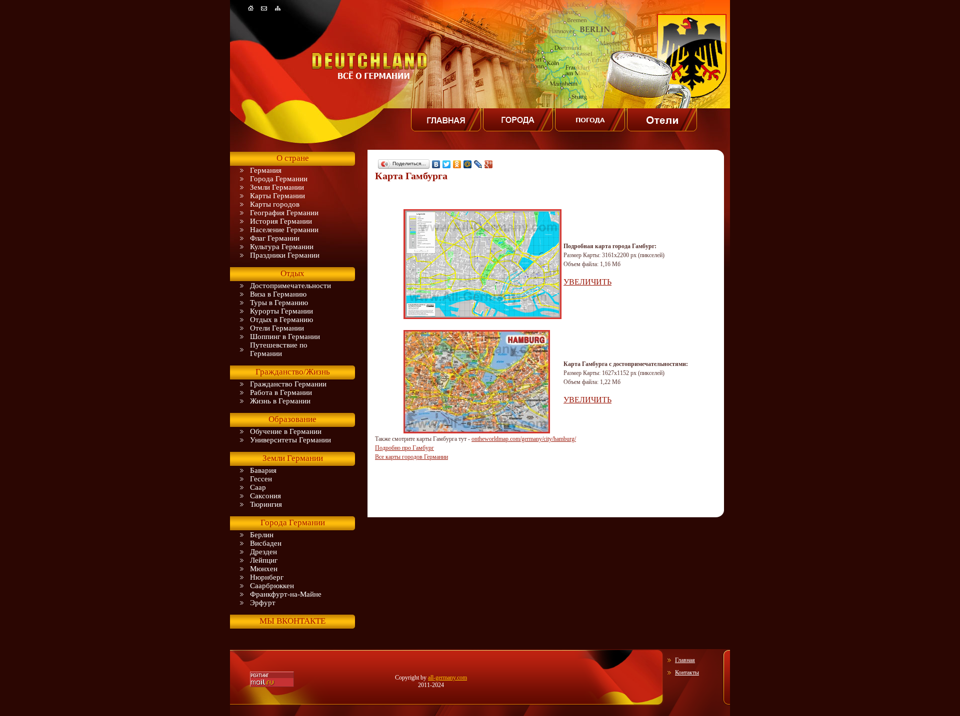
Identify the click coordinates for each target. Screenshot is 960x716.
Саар (258, 487)
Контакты (687, 672)
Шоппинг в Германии (285, 337)
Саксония (265, 496)
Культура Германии (282, 247)
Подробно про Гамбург (404, 447)
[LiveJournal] (478, 164)
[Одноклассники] (457, 164)
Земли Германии (277, 187)
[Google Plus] (489, 164)
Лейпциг (264, 560)
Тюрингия (266, 504)
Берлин (262, 535)
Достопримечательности (290, 286)
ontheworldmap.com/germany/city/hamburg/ (524, 438)
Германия (266, 170)
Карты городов (275, 204)
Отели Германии (277, 328)
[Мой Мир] (467, 164)
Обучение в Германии (286, 431)
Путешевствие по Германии (279, 349)
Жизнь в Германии (280, 401)
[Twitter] (447, 164)
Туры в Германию (279, 303)
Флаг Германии (275, 238)
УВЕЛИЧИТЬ (588, 282)
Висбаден (266, 543)
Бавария (263, 470)
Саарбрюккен (272, 586)
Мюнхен (264, 569)
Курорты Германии (281, 311)
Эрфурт (263, 603)
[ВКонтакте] (436, 164)
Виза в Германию (278, 294)
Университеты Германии (290, 440)
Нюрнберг (267, 577)
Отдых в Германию (281, 320)
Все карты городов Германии (411, 456)
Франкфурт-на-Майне (286, 594)
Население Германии (284, 230)
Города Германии (279, 179)
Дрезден (263, 552)
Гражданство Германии (288, 384)
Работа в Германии (281, 392)
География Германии (284, 213)
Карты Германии (277, 196)
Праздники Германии (285, 255)
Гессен (261, 479)
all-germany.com (447, 677)
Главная (685, 660)
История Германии (281, 221)
